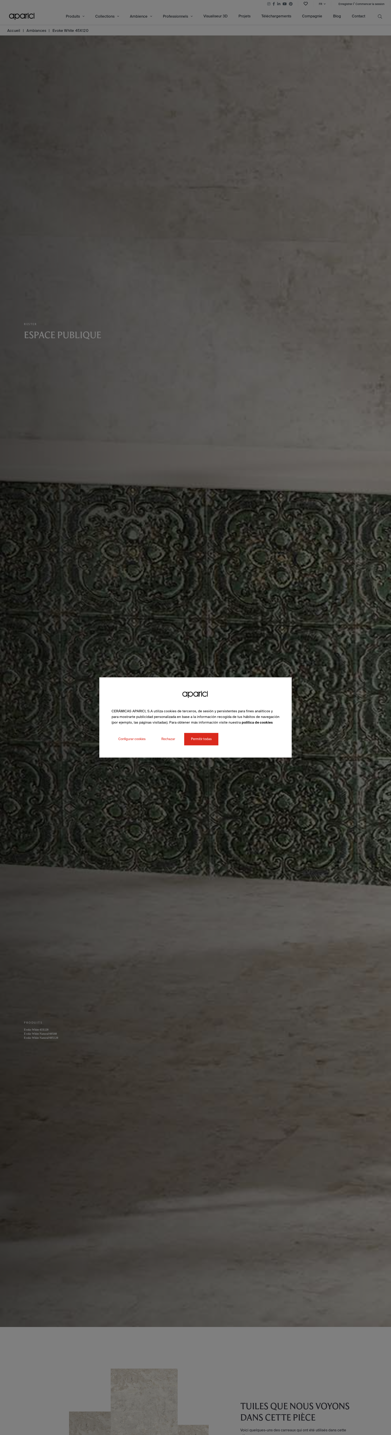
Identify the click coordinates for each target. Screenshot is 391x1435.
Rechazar (168, 739)
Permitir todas (201, 739)
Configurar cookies (131, 739)
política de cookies (257, 722)
